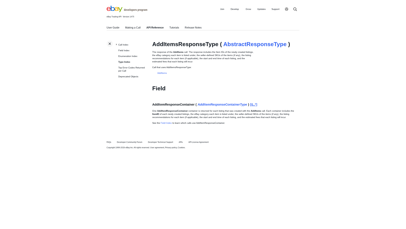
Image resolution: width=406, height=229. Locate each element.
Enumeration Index (127, 56)
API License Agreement (198, 142)
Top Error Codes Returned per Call (131, 69)
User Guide (113, 27)
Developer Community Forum (129, 142)
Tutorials (174, 27)
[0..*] (253, 104)
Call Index (123, 44)
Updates (261, 9)
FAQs (109, 142)
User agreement (157, 147)
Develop (235, 9)
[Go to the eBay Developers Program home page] (127, 11)
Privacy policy (171, 147)
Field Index (123, 50)
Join (222, 9)
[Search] (295, 9)
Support (275, 9)
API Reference (155, 27)
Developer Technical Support (160, 142)
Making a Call (133, 27)
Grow (248, 9)
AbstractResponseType (255, 44)
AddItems (162, 73)
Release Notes (193, 27)
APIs (181, 142)
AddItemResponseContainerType (222, 104)
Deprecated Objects (128, 76)
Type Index (124, 62)
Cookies (181, 147)
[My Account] (287, 9)
